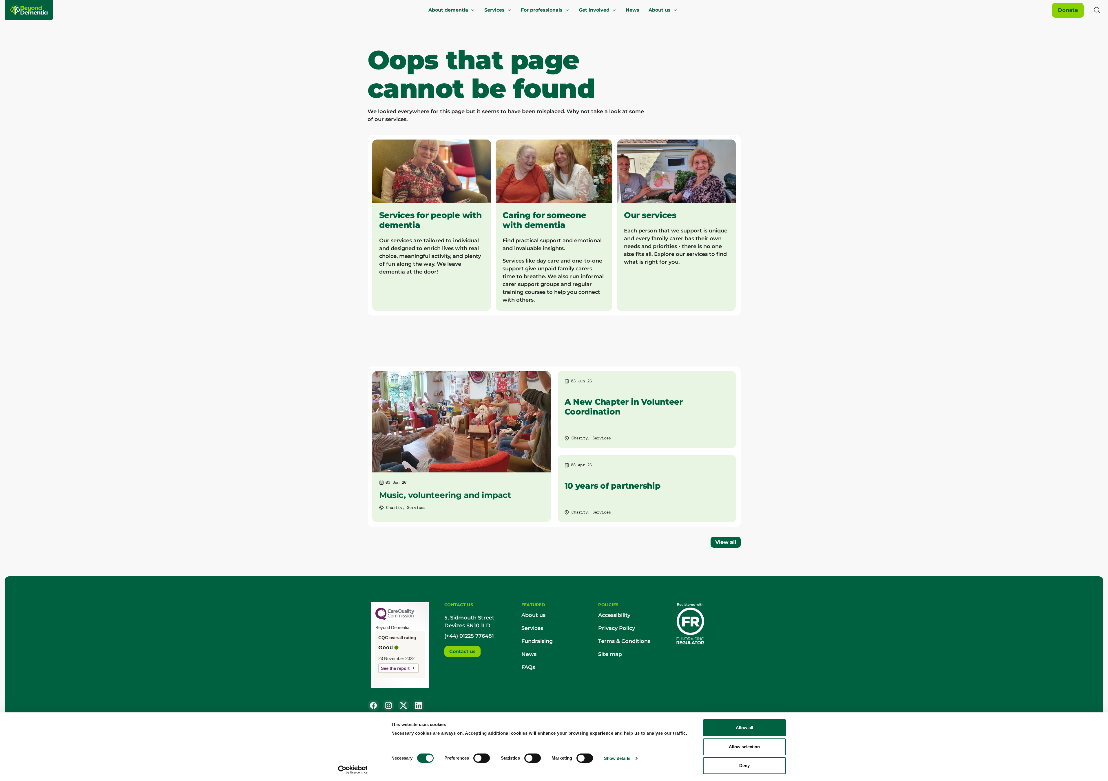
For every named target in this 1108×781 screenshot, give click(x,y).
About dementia (448, 10)
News (632, 10)
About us (660, 10)
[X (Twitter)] (403, 705)
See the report (395, 668)
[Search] (1097, 10)
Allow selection (744, 746)
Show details (617, 758)
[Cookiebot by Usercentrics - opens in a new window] (352, 769)
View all (725, 542)
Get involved (594, 10)
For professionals (542, 10)
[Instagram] (388, 705)
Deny (744, 765)
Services (494, 10)
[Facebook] (373, 705)
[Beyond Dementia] (29, 10)
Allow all (744, 727)
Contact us (462, 651)
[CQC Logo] (394, 618)
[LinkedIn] (418, 705)
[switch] (481, 758)
